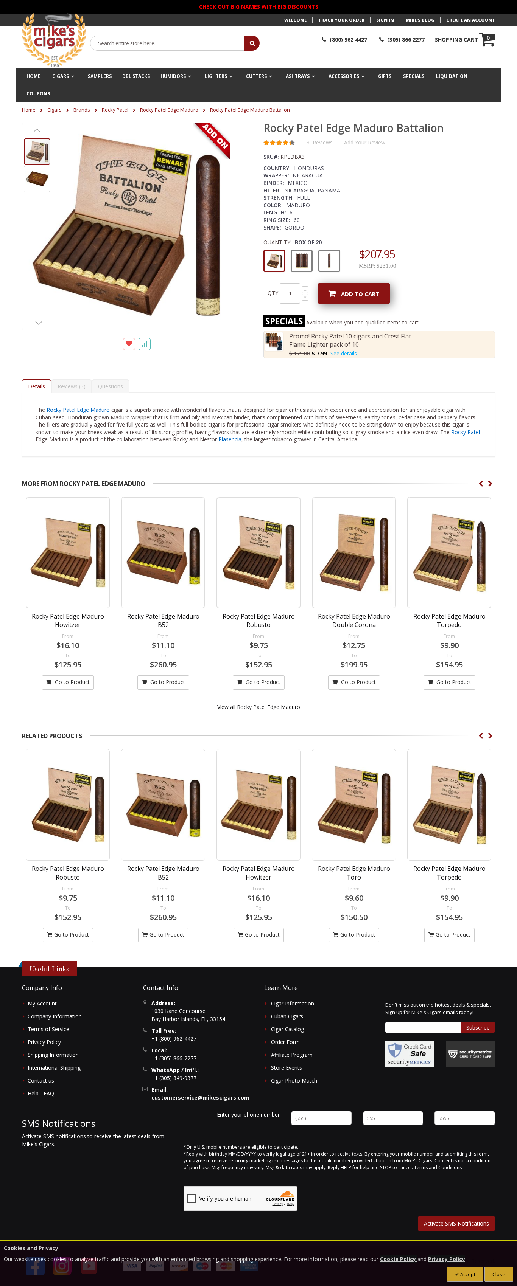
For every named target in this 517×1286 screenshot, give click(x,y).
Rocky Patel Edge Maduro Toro (259, 872)
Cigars (54, 109)
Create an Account (470, 20)
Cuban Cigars (287, 1016)
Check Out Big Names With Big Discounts (258, 6)
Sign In (385, 20)
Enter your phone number (248, 1114)
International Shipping (54, 1067)
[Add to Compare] (145, 344)
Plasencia (229, 439)
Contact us (41, 1080)
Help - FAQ (41, 1093)
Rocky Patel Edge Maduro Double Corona (354, 620)
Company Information (55, 1016)
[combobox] (167, 43)
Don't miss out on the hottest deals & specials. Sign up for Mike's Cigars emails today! (438, 1008)
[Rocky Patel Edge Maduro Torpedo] (449, 552)
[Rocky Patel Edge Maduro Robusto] (258, 552)
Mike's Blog (420, 20)
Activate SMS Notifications (456, 1223)
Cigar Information (292, 1003)
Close (498, 1274)
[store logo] (54, 40)
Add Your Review (364, 142)
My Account (42, 1003)
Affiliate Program (292, 1054)
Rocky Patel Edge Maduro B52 (163, 620)
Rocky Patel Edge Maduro (169, 109)
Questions (110, 386)
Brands (81, 109)
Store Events (286, 1067)
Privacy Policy (44, 1042)
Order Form (285, 1042)
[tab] (36, 386)
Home (29, 109)
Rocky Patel (115, 109)
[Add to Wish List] (129, 344)
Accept (467, 1274)
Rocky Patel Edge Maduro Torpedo (449, 620)
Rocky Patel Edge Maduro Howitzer (68, 620)
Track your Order (341, 20)
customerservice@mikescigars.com (200, 1097)
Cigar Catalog (287, 1029)
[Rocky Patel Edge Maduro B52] (163, 552)
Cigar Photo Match (294, 1080)
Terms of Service (48, 1029)
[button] (37, 130)
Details (36, 386)
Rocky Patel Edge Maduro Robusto (259, 620)
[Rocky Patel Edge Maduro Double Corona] (354, 552)
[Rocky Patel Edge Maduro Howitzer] (67, 552)
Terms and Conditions (438, 1167)
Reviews (71, 386)
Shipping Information (53, 1054)
